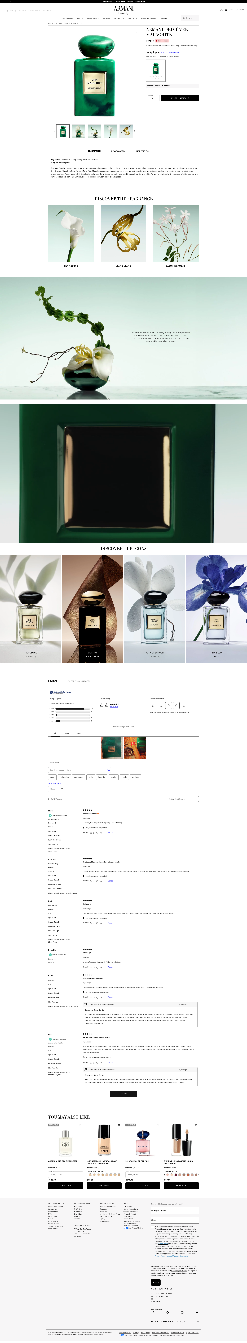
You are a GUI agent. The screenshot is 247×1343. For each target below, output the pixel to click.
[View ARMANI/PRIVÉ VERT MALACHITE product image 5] (126, 131)
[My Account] (221, 10)
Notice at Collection (130, 1225)
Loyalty (102, 1219)
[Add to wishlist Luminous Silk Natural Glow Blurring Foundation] (119, 1125)
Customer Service (34, 11)
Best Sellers (78, 1206)
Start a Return (53, 1224)
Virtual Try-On (105, 1221)
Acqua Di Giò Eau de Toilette (62, 1161)
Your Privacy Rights (130, 1335)
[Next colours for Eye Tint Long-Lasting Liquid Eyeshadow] (198, 1175)
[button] (238, 408)
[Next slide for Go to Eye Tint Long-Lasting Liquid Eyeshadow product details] (197, 1140)
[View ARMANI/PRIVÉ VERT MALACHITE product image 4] (110, 131)
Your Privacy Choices (135, 1228)
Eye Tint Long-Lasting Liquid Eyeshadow (178, 1162)
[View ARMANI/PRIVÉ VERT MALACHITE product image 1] (62, 131)
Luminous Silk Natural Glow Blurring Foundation (102, 1162)
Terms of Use (128, 1219)
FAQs (50, 1214)
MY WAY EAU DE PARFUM (137, 1161)
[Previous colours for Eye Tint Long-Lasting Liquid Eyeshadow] (164, 1175)
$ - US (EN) (7, 11)
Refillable (77, 1236)
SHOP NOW (140, 2)
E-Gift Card (78, 1209)
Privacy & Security (130, 1214)
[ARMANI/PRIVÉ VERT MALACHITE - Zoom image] (94, 73)
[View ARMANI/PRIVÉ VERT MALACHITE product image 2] (78, 131)
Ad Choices (127, 1206)
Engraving (103, 1209)
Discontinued (53, 1211)
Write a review (174, 52)
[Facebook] (153, 1312)
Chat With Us (46, 11)
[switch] (227, 539)
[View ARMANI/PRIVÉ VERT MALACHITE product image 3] (94, 131)
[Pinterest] (168, 1312)
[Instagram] (182, 1312)
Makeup (77, 1216)
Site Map (136, 1333)
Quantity (150, 95)
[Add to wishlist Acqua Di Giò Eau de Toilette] (80, 1125)
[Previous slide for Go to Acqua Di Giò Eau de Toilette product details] (49, 1140)
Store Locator (53, 1229)
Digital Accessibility (130, 1209)
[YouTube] (197, 1312)
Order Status (53, 1221)
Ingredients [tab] (142, 151)
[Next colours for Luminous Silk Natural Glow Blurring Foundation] (121, 1175)
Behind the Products (82, 1234)
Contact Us (52, 1209)
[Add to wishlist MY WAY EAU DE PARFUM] (157, 1125)
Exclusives (103, 1211)
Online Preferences (130, 1211)
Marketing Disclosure (179, 1271)
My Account (52, 1216)
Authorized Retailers (55, 1206)
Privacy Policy (128, 1216)
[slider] (115, 539)
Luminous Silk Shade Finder (110, 1214)
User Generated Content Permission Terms (132, 1222)
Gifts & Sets (78, 1214)
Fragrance (78, 1211)
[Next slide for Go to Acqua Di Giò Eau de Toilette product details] (81, 1140)
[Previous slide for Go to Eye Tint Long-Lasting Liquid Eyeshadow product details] (165, 1140)
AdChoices (84, 1334)
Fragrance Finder (106, 1216)
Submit (156, 1282)
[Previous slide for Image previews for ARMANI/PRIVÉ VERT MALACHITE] (54, 131)
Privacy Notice (187, 1273)
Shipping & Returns (55, 1226)
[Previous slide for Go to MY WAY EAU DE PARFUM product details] (127, 1140)
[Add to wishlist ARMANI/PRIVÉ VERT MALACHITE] (135, 32)
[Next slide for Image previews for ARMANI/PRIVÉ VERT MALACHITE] (134, 131)
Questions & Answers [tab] (79, 681)
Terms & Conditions (125, 1333)
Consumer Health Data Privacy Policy (172, 1335)
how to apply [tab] (118, 151)
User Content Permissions (160, 1333)
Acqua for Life (79, 1231)
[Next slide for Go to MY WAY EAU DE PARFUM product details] (158, 1140)
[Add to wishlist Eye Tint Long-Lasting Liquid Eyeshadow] (196, 1125)
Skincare (77, 1219)
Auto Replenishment (108, 1206)
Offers (50, 1219)
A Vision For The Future (82, 1229)
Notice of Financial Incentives (162, 1275)
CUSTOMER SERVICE (56, 1203)
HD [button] (243, 539)
